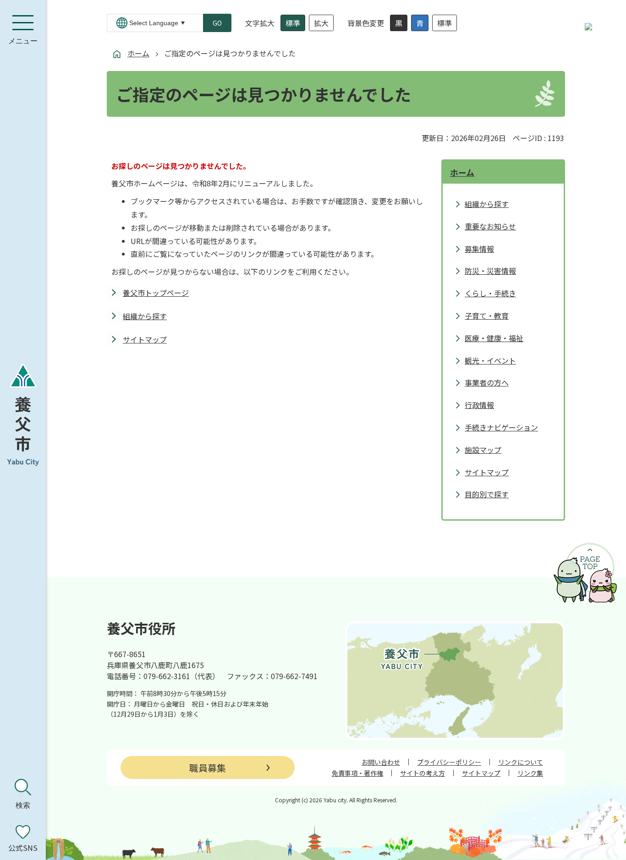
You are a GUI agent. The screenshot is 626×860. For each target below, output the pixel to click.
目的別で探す (487, 494)
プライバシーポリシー (449, 762)
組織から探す (145, 315)
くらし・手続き (490, 293)
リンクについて (520, 762)
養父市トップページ (156, 292)
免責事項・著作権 (357, 773)
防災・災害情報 (490, 270)
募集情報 (479, 248)
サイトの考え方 (422, 773)
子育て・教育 (487, 315)
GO (217, 22)
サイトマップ (145, 339)
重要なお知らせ (490, 226)
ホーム (138, 53)
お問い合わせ (381, 762)
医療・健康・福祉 (494, 337)
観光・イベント (490, 360)
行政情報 (479, 404)
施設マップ (483, 449)
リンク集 (530, 773)
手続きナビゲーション (501, 427)
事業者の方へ (487, 382)
